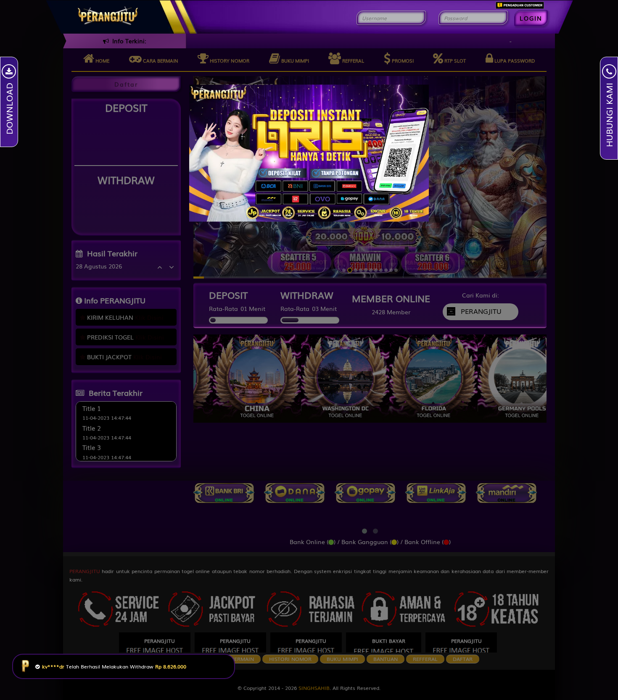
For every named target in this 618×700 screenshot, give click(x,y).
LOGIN (531, 18)
